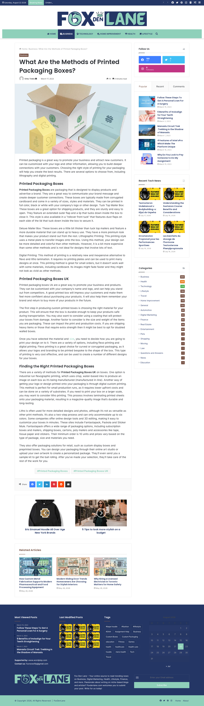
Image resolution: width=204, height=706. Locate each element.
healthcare (119, 647)
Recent (160, 86)
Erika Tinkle (30, 79)
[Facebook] (32, 484)
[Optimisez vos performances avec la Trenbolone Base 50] (93, 635)
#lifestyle (137, 626)
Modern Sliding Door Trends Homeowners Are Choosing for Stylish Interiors (72, 581)
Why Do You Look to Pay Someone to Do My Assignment (170, 157)
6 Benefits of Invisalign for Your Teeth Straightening (169, 115)
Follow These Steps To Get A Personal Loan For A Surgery (170, 100)
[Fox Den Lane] (102, 18)
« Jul (168, 666)
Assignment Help (122, 631)
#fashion (125, 626)
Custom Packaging (130, 637)
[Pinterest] (54, 484)
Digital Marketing (149, 315)
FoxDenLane (59, 700)
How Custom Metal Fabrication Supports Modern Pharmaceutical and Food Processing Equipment (35, 583)
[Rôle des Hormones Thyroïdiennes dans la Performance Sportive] (79, 644)
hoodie (109, 652)
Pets (143, 334)
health (108, 647)
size (71, 338)
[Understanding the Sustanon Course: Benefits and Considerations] (174, 194)
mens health (121, 652)
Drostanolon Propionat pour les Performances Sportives (149, 240)
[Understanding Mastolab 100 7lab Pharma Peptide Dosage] (93, 644)
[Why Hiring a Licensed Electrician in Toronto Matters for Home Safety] (110, 566)
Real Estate (146, 324)
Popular (143, 86)
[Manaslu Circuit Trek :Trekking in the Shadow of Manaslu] (147, 130)
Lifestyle (147, 34)
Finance (144, 319)
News (143, 358)
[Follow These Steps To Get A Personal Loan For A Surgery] (147, 101)
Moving (144, 343)
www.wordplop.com (37, 660)
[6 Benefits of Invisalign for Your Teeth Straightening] (147, 116)
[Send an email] (36, 79)
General (144, 305)
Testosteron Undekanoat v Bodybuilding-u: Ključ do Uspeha (147, 208)
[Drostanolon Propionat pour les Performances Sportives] (149, 227)
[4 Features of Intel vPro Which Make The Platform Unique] (147, 144)
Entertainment (147, 329)
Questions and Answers (152, 353)
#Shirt (108, 631)
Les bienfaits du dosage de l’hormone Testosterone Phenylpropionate (173, 242)
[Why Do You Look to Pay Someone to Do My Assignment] (147, 158)
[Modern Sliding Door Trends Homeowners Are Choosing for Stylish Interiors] (73, 566)
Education (145, 362)
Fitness (121, 642)
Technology (86, 34)
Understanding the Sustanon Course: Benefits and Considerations (76, 2)
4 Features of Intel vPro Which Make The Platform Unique (170, 143)
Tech (132, 652)
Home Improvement (110, 34)
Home (52, 34)
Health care (133, 647)
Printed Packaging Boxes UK (91, 470)
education (110, 642)
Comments (179, 86)
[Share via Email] (68, 484)
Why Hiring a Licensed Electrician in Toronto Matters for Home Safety (107, 581)
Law (143, 348)
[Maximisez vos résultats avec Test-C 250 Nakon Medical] (65, 644)
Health (131, 34)
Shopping (145, 339)
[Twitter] (40, 484)
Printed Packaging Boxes (53, 470)
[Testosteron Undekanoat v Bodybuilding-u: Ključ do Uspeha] (149, 194)
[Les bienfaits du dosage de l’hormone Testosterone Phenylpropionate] (174, 227)
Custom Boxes (112, 637)
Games (131, 642)
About (186, 700)
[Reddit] (61, 484)
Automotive (146, 310)
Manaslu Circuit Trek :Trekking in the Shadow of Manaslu (170, 129)
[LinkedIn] (47, 484)
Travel (144, 296)
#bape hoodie (111, 626)
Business (67, 34)
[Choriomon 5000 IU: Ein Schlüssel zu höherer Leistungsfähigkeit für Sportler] (65, 627)
